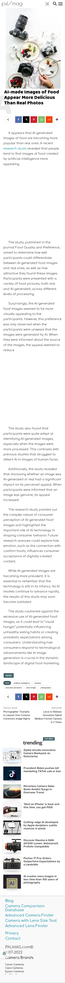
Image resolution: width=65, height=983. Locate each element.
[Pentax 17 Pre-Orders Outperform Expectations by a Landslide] (12, 864)
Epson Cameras (14, 971)
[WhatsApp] (41, 119)
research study (14, 148)
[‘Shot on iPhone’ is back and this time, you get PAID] (12, 809)
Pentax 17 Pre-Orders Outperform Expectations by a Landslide (42, 861)
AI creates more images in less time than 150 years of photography (41, 879)
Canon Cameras (14, 964)
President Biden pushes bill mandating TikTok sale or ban (42, 769)
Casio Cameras (14, 968)
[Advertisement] (32, 203)
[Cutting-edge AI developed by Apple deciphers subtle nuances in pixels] (12, 827)
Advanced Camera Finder (29, 915)
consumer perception (13, 687)
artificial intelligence (22, 683)
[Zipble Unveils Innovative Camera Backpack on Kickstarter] (12, 755)
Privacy (12, 933)
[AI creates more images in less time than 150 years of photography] (12, 882)
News (8, 675)
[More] (57, 119)
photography (46, 687)
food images (31, 687)
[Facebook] (18, 119)
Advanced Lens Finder (26, 926)
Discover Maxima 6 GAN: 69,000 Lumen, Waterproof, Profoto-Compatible (41, 843)
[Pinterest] (33, 119)
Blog (9, 901)
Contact (12, 938)
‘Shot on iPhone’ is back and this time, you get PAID (41, 806)
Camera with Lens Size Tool (31, 921)
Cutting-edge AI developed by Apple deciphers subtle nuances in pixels (41, 825)
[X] (26, 119)
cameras (37, 683)
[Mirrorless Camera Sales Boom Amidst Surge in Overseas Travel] (12, 791)
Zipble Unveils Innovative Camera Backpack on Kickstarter (40, 753)
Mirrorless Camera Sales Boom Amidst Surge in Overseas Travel (39, 789)
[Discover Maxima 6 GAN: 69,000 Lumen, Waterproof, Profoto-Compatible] (12, 845)
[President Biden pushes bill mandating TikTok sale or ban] (12, 773)
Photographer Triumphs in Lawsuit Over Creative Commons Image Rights (16, 715)
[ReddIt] (49, 119)
